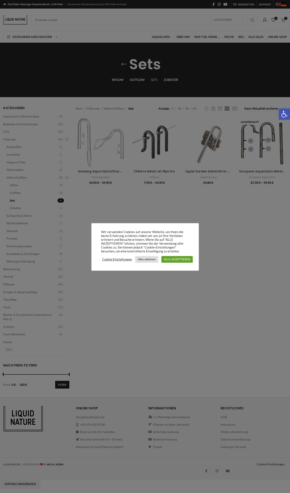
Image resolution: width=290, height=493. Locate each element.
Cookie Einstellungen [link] (117, 259)
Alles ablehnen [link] (147, 259)
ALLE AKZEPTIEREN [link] (177, 259)
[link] (284, 114)
